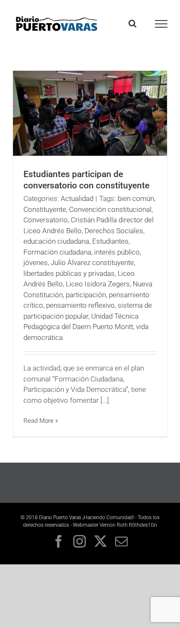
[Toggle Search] (132, 23)
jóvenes (35, 262)
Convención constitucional (110, 209)
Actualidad (77, 198)
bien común (136, 198)
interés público (117, 252)
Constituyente (44, 209)
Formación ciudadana (57, 252)
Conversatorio (45, 220)
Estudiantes (110, 241)
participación (86, 295)
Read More (38, 421)
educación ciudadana (56, 241)
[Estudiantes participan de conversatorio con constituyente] (90, 113)
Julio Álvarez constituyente (92, 262)
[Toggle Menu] (161, 24)
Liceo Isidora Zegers (98, 284)
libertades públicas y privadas (69, 273)
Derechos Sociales (114, 230)
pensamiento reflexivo (80, 305)
